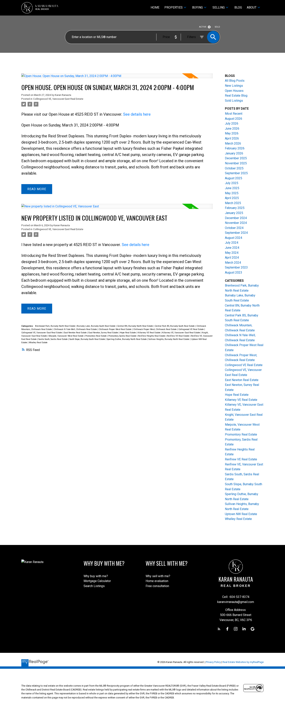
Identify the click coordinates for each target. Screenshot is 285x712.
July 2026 (231, 123)
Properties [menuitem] (173, 7)
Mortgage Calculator (97, 581)
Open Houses (234, 91)
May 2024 (231, 253)
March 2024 (233, 262)
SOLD (217, 27)
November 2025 (236, 163)
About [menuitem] (251, 7)
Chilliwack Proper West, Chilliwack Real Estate (155, 329)
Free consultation (157, 586)
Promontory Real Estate (96, 336)
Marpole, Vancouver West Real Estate (66, 336)
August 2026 (233, 118)
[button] (219, 629)
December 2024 (236, 218)
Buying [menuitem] (197, 7)
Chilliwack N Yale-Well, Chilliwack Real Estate (76, 329)
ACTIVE (202, 27)
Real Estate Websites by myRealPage (243, 662)
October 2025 (234, 168)
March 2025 (233, 203)
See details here (137, 114)
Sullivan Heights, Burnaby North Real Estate (169, 339)
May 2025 (231, 193)
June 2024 (232, 247)
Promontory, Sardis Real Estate (122, 336)
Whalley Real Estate (38, 342)
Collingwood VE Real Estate (191, 329)
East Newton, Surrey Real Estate (103, 332)
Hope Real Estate (128, 332)
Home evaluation (157, 581)
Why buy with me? (96, 576)
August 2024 (233, 238)
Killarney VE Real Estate (149, 332)
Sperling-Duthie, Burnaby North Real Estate (127, 339)
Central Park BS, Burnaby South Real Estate (175, 326)
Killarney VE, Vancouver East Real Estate (181, 332)
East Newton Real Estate (75, 332)
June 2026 (232, 128)
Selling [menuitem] (218, 7)
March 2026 (233, 143)
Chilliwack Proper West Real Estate (115, 329)
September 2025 (236, 173)
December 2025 (236, 158)
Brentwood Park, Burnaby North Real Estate (55, 326)
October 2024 (234, 228)
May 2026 (231, 133)
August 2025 (233, 178)
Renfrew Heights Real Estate (152, 336)
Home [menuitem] (155, 7)
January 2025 (234, 213)
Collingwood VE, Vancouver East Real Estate (58, 98)
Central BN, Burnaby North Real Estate (135, 326)
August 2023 (233, 272)
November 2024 (236, 223)
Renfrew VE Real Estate (178, 336)
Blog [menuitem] (238, 7)
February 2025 (234, 208)
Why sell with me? (158, 576)
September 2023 (236, 267)
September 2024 (236, 233)
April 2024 (232, 257)
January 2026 (234, 153)
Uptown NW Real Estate (241, 514)
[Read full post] (117, 78)
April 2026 (232, 138)
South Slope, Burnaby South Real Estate (87, 339)
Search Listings (94, 586)
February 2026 (234, 148)
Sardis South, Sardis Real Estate (53, 339)
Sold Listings (234, 100)
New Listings (234, 85)
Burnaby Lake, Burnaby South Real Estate (96, 326)
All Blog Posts (234, 80)
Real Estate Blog (236, 95)
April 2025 (232, 198)
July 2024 (231, 242)
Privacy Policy (213, 662)
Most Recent (233, 113)
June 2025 (232, 188)
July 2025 (231, 183)
